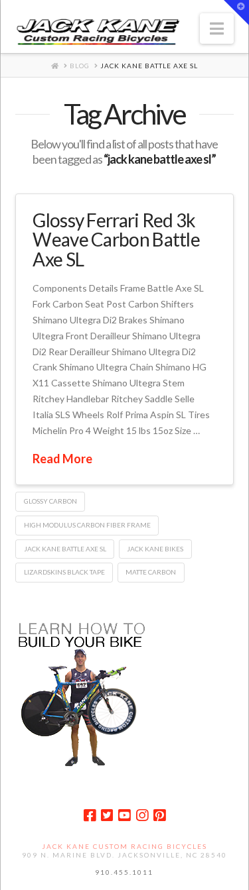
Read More (62, 458)
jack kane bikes (155, 549)
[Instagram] (142, 815)
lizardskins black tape (64, 572)
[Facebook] (90, 815)
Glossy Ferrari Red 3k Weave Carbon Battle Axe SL (116, 239)
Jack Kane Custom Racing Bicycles (124, 846)
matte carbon (150, 572)
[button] (217, 28)
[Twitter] (107, 815)
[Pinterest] (159, 815)
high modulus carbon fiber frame (87, 525)
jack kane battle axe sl (65, 549)
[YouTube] (124, 815)
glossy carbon (50, 501)
